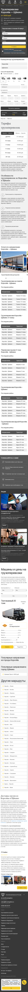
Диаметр (23, 95)
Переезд (3, 925)
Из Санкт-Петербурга (6, 970)
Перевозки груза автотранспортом (9, 915)
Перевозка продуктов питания (8, 923)
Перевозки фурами (5, 959)
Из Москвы (3, 973)
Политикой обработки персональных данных (13, 51)
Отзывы (3, 949)
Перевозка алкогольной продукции (9, 933)
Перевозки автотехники (6, 931)
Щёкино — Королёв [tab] (20, 133)
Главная (2, 5)
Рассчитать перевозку (14, 108)
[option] (14, 625)
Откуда (3, 31)
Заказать (4, 526)
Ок (11, 988)
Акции (2, 954)
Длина (2, 95)
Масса (2, 101)
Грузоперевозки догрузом (7, 912)
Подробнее (20, 647)
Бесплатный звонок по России (13, 894)
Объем (9, 101)
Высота (16, 95)
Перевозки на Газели (6, 962)
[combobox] (10, 87)
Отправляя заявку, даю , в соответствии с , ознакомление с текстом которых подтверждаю (14, 51)
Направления (9, 5)
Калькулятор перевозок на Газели (9, 965)
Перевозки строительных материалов (10, 917)
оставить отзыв (22, 887)
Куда (3, 36)
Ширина (9, 95)
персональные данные (14, 981)
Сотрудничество (5, 946)
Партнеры (3, 951)
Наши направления (5, 938)
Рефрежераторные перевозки (8, 928)
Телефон (4, 41)
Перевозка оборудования (7, 920)
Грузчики (16, 101)
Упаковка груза (4, 936)
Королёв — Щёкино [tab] (7, 133)
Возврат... (23, 101)
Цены (2, 944)
